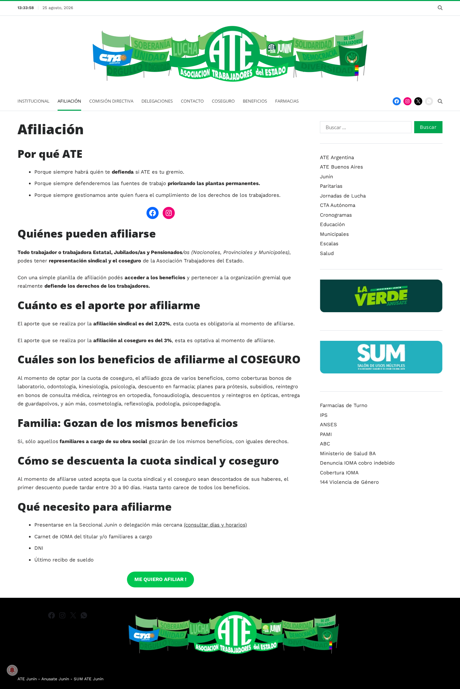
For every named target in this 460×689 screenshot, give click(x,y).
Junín (326, 177)
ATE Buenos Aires (341, 167)
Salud (327, 253)
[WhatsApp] (429, 101)
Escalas (329, 244)
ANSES (328, 425)
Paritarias (331, 186)
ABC (325, 444)
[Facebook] (397, 101)
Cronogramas (336, 215)
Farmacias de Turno (343, 405)
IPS (324, 415)
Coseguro (223, 101)
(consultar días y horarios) (215, 525)
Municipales (334, 234)
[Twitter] (418, 101)
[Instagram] (407, 101)
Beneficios (255, 101)
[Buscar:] (364, 128)
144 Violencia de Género (349, 482)
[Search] (440, 7)
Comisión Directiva (111, 101)
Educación (332, 224)
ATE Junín (27, 679)
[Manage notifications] (12, 670)
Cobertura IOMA (339, 473)
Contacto (192, 101)
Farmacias (287, 101)
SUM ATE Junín (88, 679)
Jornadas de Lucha (343, 196)
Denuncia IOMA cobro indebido (357, 463)
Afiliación (69, 101)
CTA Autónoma (337, 205)
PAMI (326, 434)
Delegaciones (157, 101)
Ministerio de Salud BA (348, 453)
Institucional (34, 101)
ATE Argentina (337, 157)
